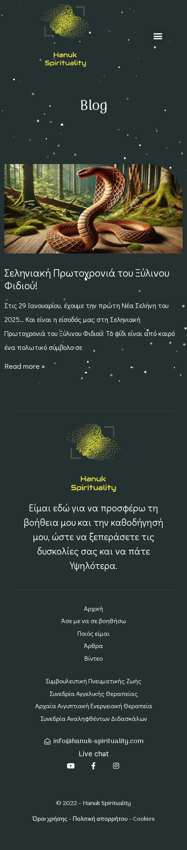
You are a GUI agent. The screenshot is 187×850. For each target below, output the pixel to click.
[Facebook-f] (93, 766)
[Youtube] (71, 766)
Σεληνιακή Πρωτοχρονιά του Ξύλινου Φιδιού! (86, 279)
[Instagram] (116, 766)
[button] (158, 35)
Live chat (94, 753)
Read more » (24, 366)
